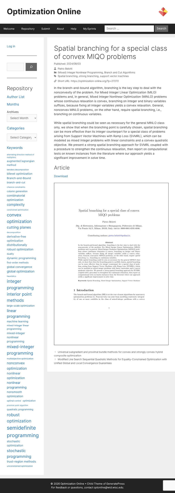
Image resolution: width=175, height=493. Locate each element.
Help (73, 28)
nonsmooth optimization (15, 394)
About (60, 28)
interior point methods (19, 297)
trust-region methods (21, 461)
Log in (11, 46)
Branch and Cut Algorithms (119, 72)
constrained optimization (17, 210)
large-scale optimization (21, 305)
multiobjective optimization (20, 358)
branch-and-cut (16, 182)
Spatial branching (68, 76)
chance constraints (16, 187)
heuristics (11, 276)
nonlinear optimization (16, 375)
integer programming (20, 284)
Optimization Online (44, 11)
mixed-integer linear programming (18, 327)
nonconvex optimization (17, 365)
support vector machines (114, 76)
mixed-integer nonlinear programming (16, 337)
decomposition (14, 232)
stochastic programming (19, 453)
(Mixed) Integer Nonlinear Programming (80, 72)
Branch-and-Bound (19, 178)
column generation (17, 191)
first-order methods (18, 262)
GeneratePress (115, 483)
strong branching (89, 76)
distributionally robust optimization (20, 247)
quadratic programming (20, 409)
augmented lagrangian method (21, 163)
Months (13, 104)
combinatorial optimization (16, 198)
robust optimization (19, 418)
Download (61, 176)
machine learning (17, 321)
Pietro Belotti (65, 68)
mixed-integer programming (20, 350)
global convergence (19, 267)
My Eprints (89, 28)
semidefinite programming (23, 431)
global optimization (21, 271)
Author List (15, 97)
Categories (15, 128)
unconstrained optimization (20, 466)
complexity (16, 204)
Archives (13, 112)
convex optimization (19, 218)
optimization (29, 400)
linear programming (18, 313)
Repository (28, 28)
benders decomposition (18, 169)
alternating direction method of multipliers (20, 156)
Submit (45, 28)
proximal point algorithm (17, 405)
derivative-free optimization (16, 238)
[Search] (31, 67)
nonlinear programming (16, 385)
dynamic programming (21, 258)
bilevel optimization (19, 173)
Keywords (15, 148)
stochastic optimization (15, 443)
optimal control (14, 400)
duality (10, 253)
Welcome (9, 28)
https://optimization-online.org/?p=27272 (95, 81)
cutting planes (19, 227)
